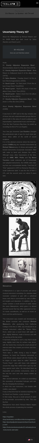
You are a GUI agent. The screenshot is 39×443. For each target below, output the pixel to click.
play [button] (17, 4)
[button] (8, 4)
